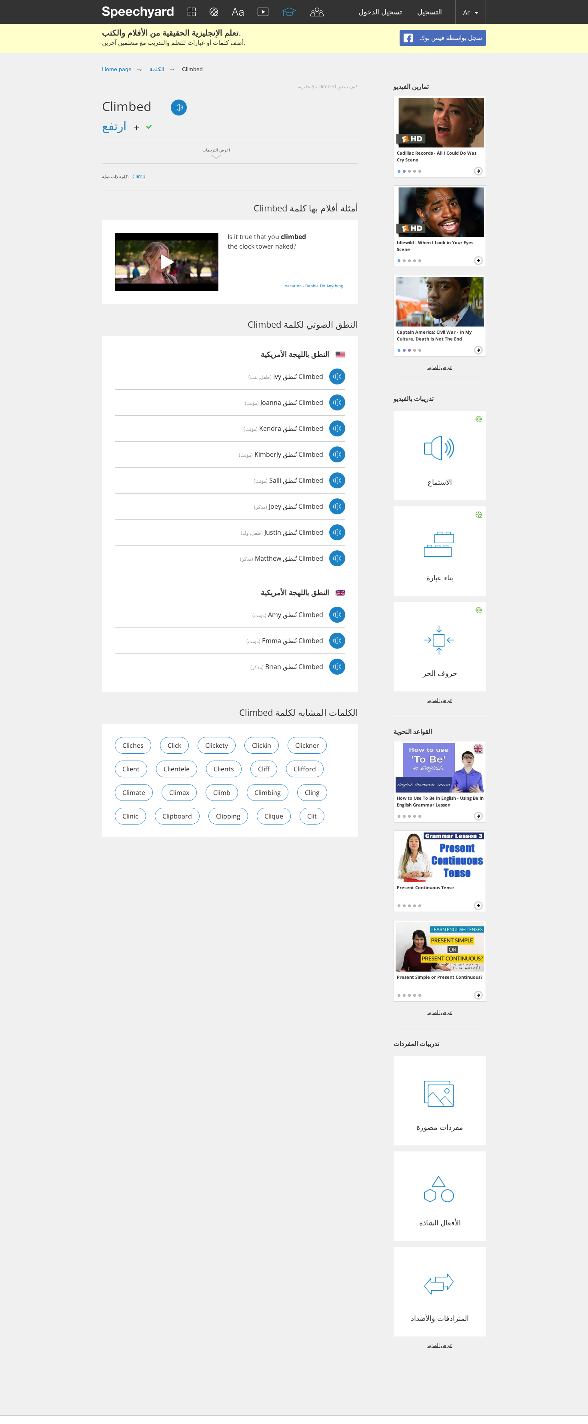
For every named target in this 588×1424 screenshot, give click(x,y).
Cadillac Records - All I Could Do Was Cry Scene (436, 156)
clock (246, 246)
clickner (307, 745)
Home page (117, 69)
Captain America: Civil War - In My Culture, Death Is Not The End (434, 335)
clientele (177, 769)
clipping (228, 816)
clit (312, 816)
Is (230, 236)
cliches (133, 745)
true (246, 236)
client (131, 769)
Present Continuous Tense (425, 887)
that (260, 236)
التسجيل (429, 12)
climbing (267, 792)
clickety (216, 745)
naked (284, 246)
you (273, 236)
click (174, 745)
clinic (130, 816)
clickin (261, 745)
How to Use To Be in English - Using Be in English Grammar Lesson (440, 801)
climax (179, 792)
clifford (305, 769)
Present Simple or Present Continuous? (439, 977)
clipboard (177, 816)
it (236, 236)
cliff (264, 769)
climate (133, 792)
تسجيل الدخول (380, 12)
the (233, 246)
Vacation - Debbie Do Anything (314, 286)
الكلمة (157, 69)
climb (138, 176)
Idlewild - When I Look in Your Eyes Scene (435, 245)
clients (224, 769)
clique (273, 816)
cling (312, 792)
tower (265, 246)
